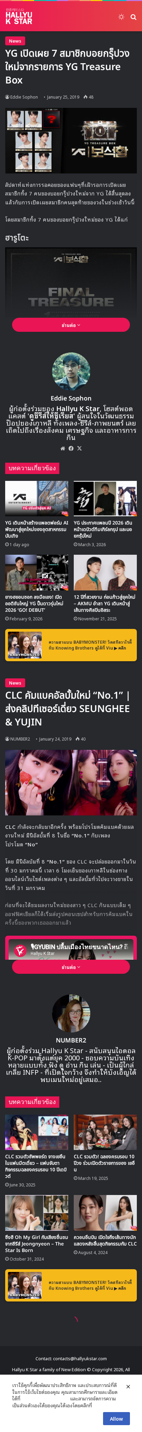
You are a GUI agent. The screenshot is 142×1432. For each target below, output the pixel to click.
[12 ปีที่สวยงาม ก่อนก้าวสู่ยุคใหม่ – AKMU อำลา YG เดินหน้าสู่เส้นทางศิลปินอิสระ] (105, 572)
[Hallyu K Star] (19, 16)
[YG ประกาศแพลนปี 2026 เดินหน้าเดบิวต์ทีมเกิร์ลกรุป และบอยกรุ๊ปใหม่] (105, 498)
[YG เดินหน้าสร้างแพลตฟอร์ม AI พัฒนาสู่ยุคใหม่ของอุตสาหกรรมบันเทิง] (36, 498)
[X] (79, 448)
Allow (116, 1418)
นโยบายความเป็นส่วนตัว (45, 1398)
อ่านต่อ (69, 325)
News (15, 40)
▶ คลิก (120, 647)
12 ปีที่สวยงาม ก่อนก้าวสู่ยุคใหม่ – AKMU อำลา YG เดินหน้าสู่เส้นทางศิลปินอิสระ (104, 604)
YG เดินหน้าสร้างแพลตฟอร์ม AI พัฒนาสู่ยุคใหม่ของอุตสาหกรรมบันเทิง (36, 529)
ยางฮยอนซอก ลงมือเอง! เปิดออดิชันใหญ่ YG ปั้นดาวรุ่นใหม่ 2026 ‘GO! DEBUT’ (34, 604)
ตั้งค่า (99, 1405)
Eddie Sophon (24, 96)
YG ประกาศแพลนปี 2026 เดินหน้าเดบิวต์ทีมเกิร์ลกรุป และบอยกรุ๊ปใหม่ (103, 529)
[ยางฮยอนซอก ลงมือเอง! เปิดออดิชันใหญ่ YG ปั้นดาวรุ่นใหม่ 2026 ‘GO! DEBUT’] (36, 572)
